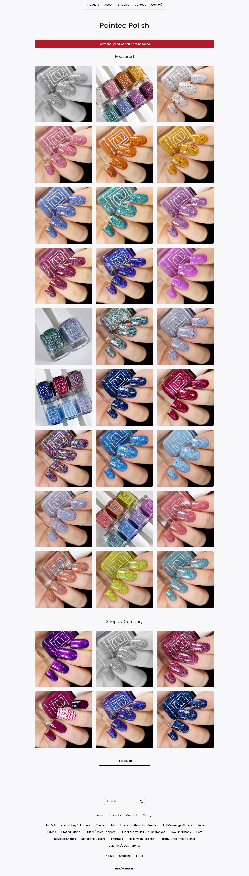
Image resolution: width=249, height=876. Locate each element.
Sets (199, 832)
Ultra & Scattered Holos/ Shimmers (67, 825)
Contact (140, 5)
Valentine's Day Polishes (124, 846)
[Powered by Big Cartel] (124, 868)
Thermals (117, 839)
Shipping (123, 5)
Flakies (51, 832)
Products (93, 5)
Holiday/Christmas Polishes (178, 839)
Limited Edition (70, 832)
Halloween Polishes (141, 839)
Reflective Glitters (93, 839)
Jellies (202, 825)
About (108, 5)
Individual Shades (64, 839)
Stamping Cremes (145, 825)
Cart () (156, 5)
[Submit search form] (141, 801)
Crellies (101, 825)
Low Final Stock (181, 832)
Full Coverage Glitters (177, 825)
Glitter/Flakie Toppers (100, 832)
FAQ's (139, 856)
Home (99, 815)
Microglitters (119, 825)
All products (125, 761)
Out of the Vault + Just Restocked (143, 832)
